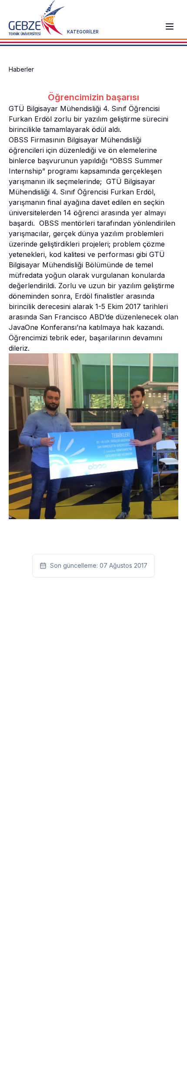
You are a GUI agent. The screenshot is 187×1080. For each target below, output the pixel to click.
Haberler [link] (21, 69)
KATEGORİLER (83, 31)
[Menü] (169, 26)
